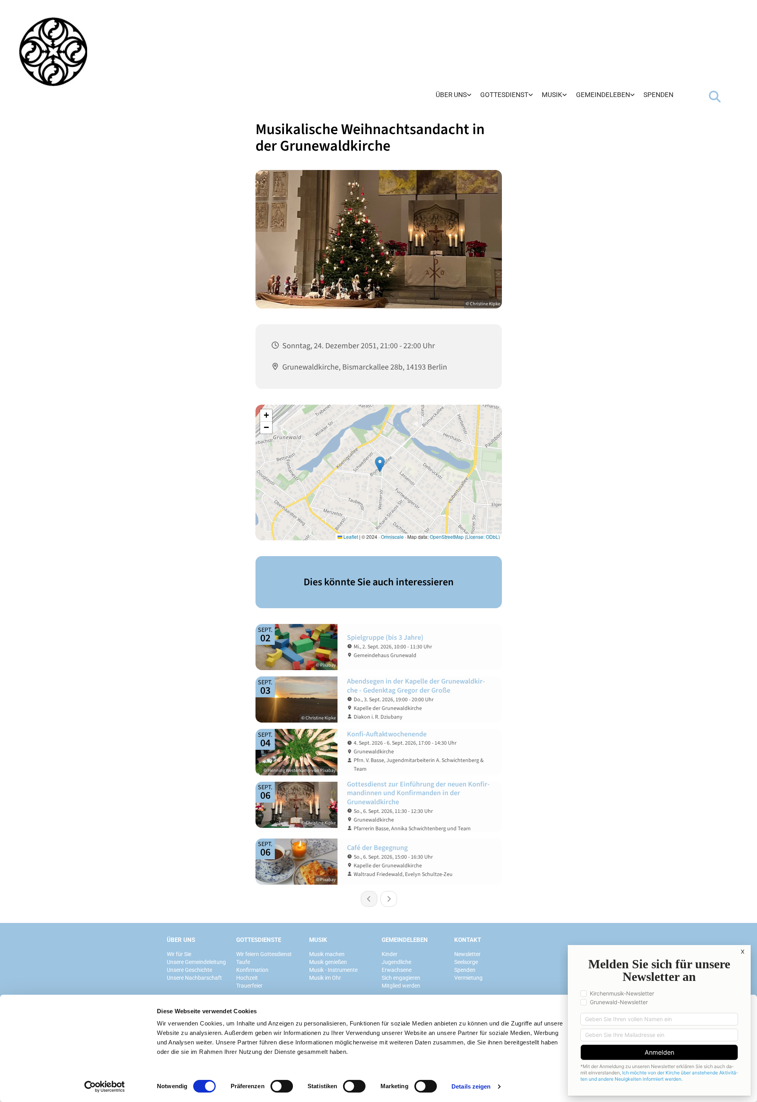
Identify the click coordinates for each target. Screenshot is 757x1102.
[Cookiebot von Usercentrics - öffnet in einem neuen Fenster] (104, 1087)
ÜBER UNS (181, 939)
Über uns (451, 95)
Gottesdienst (504, 95)
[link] (453, 95)
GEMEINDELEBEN (405, 939)
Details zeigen (470, 1086)
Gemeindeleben (603, 95)
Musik (552, 95)
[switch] (281, 1086)
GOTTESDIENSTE (258, 939)
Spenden (658, 95)
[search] (715, 96)
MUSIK (318, 939)
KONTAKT (467, 939)
